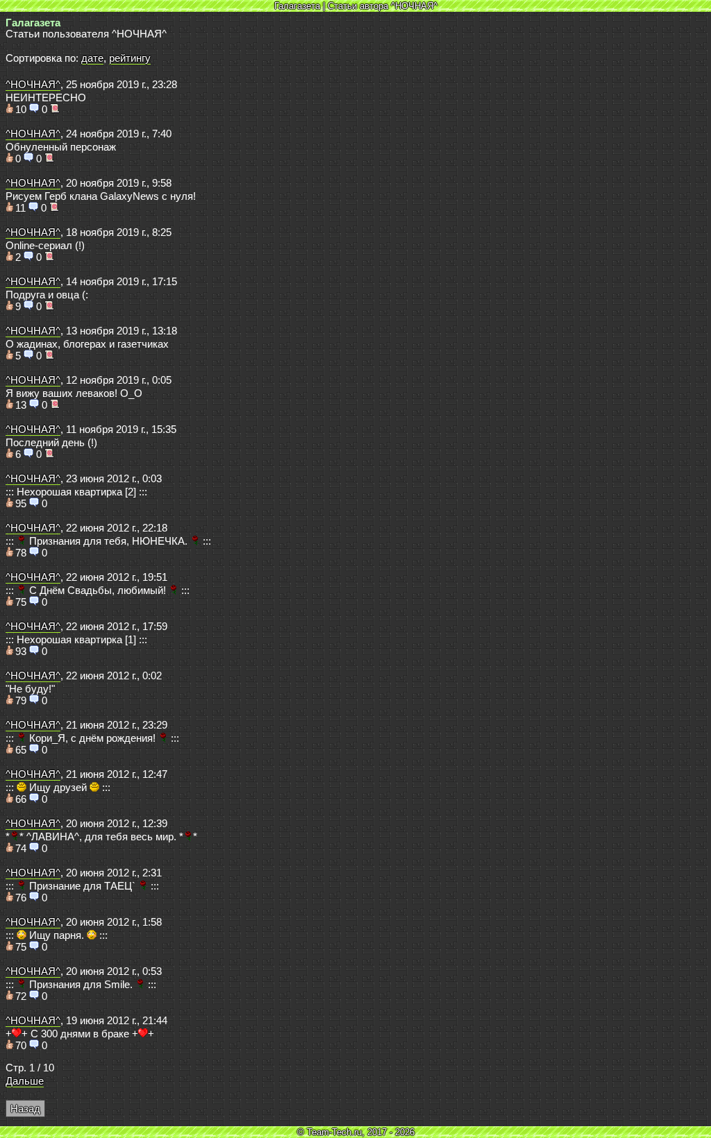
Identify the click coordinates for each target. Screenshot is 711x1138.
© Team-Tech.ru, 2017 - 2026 (356, 1132)
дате (92, 58)
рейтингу (130, 58)
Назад (25, 1108)
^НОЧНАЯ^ (33, 84)
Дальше (25, 1081)
